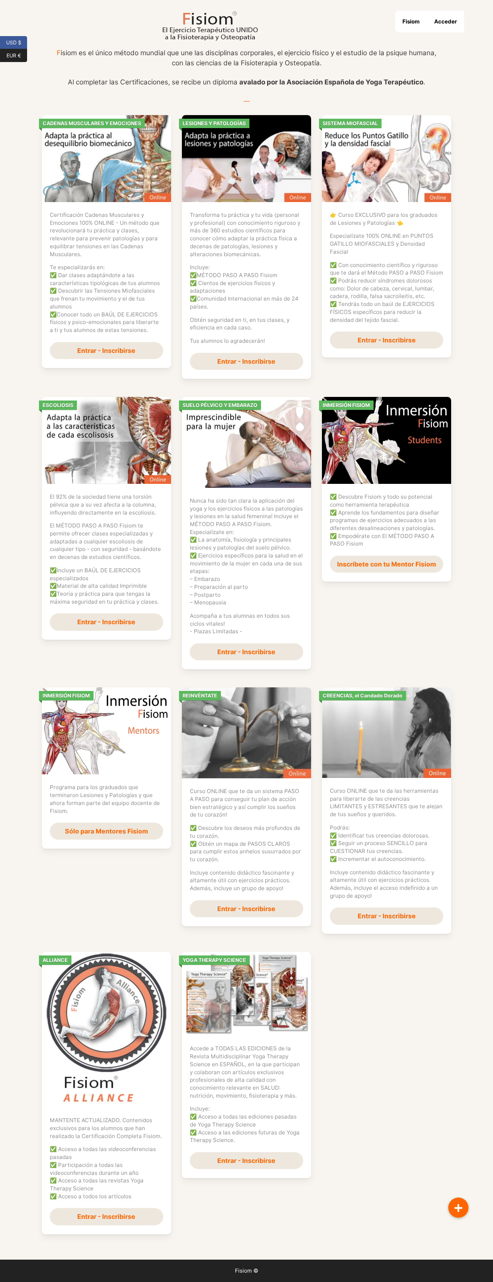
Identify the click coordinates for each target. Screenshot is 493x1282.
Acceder (445, 21)
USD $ (16, 41)
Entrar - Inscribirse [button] (106, 350)
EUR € (16, 54)
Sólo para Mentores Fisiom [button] (106, 831)
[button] (458, 1208)
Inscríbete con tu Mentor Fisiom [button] (386, 564)
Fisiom (411, 21)
